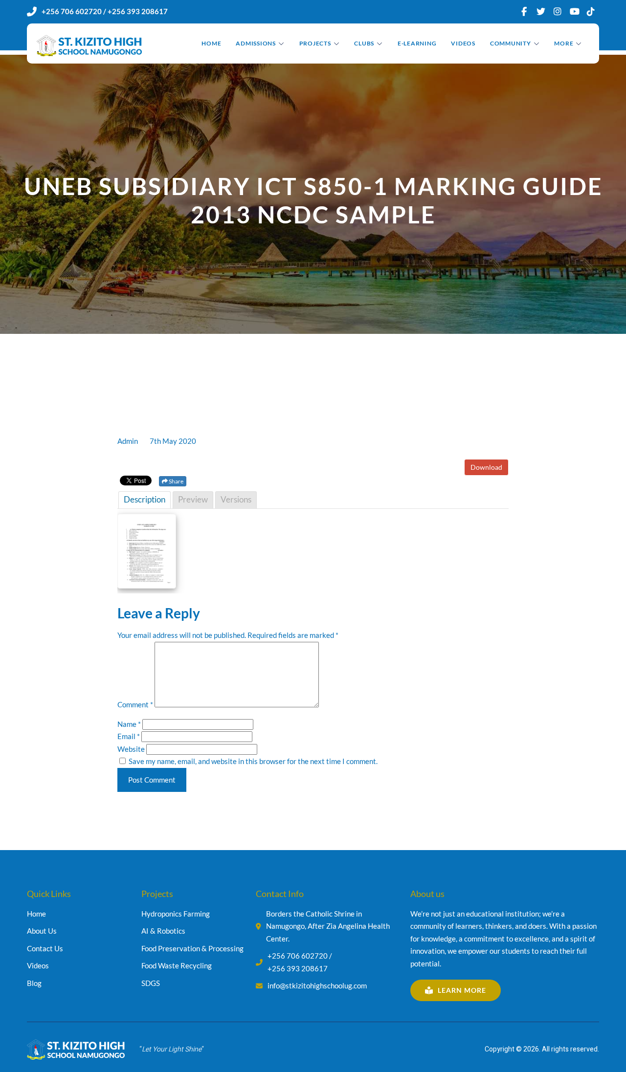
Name (129, 724)
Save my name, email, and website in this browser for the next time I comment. (253, 761)
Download (486, 467)
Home (211, 43)
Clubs (364, 43)
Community (510, 43)
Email (128, 736)
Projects (315, 43)
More (563, 43)
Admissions (256, 43)
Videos (463, 43)
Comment (135, 704)
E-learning (417, 43)
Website (131, 748)
